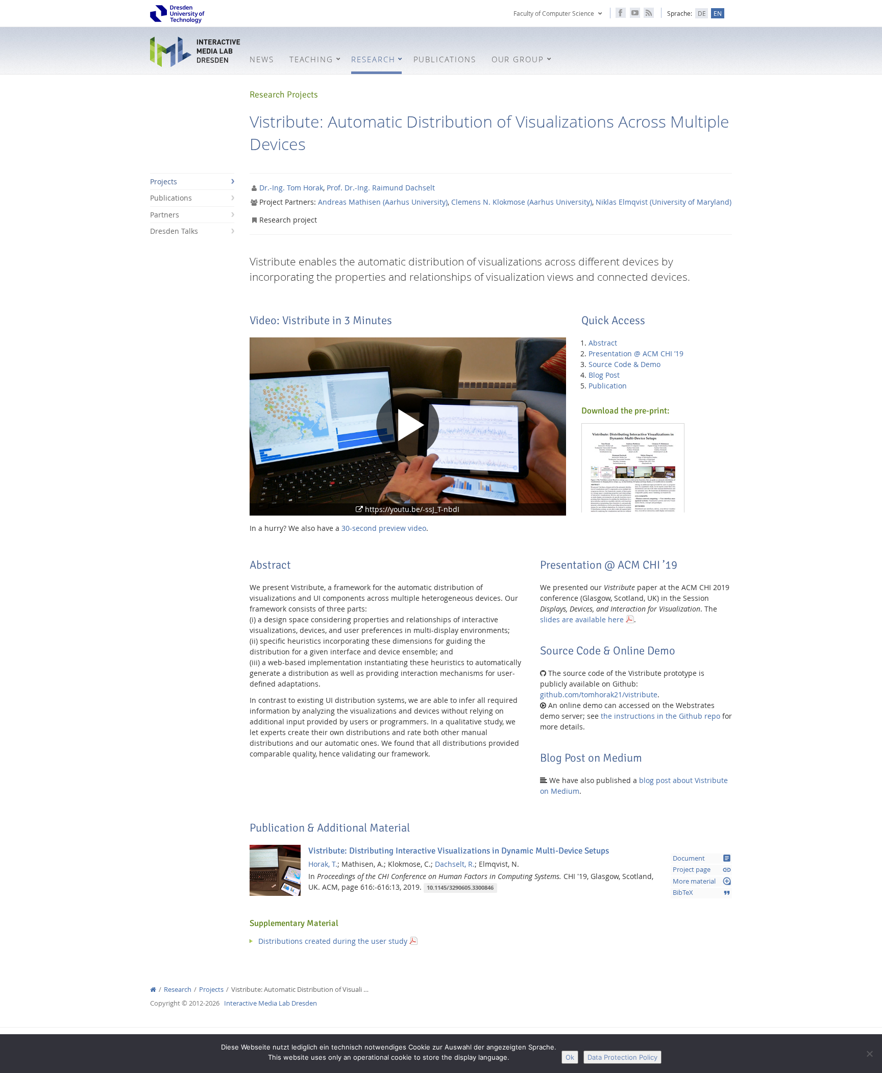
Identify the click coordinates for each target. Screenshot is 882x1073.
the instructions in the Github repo (660, 716)
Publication (608, 386)
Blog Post (604, 375)
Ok (570, 1057)
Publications (171, 198)
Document (702, 858)
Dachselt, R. (455, 864)
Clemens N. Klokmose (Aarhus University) (521, 202)
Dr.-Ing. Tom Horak (291, 187)
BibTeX (702, 892)
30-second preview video (383, 528)
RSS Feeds (649, 13)
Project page (702, 869)
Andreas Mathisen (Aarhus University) (383, 202)
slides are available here (582, 619)
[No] (869, 1053)
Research (177, 989)
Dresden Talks (174, 231)
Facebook (621, 13)
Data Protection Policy (622, 1057)
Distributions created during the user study (332, 941)
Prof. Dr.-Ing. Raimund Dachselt (381, 187)
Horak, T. (322, 864)
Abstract (603, 343)
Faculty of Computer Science (553, 13)
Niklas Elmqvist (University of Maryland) (663, 202)
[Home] (153, 989)
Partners (164, 215)
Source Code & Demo (624, 364)
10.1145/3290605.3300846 (460, 887)
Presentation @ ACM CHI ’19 (636, 353)
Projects (163, 181)
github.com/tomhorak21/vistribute (598, 694)
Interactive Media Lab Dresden (196, 52)
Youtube (635, 13)
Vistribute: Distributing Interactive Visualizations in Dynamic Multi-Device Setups (458, 850)
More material (702, 881)
